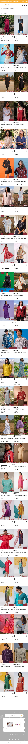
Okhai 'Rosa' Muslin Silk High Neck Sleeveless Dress (20, 495)
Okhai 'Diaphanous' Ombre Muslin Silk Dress (7, 552)
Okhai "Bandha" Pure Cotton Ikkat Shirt (20, 352)
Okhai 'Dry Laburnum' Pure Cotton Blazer (7, 381)
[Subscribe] (21, 715)
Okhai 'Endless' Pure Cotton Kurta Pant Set (7, 38)
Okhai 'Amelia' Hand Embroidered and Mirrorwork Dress (7, 438)
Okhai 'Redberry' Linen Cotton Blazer (20, 324)
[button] (2, 5)
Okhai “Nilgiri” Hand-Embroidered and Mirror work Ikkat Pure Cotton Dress (7, 295)
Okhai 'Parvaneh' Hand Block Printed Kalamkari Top (19, 267)
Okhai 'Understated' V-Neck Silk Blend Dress (6, 695)
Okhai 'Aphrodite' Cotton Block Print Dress (6, 267)
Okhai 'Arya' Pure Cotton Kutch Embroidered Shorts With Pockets (7, 181)
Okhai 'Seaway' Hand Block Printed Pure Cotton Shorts (6, 352)
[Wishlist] (24, 5)
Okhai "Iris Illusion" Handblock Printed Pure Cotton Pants (20, 381)
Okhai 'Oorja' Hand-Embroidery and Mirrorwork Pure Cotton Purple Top (20, 438)
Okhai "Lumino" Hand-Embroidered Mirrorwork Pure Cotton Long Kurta (6, 495)
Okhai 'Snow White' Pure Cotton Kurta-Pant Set (20, 210)
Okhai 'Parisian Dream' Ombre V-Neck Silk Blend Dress (20, 524)
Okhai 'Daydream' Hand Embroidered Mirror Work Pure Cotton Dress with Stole (20, 295)
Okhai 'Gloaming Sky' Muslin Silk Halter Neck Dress (7, 638)
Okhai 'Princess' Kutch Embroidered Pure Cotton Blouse (7, 67)
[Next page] (21, 703)
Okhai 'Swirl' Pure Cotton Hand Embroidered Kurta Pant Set (6, 124)
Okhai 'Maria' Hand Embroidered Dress (20, 67)
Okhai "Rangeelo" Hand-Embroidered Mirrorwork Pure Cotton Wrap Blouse (6, 466)
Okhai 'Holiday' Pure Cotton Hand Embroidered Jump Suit (7, 409)
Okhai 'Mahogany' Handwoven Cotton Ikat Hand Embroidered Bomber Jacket (20, 181)
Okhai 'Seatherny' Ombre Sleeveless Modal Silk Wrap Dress (20, 581)
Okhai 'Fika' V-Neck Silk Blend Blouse (20, 609)
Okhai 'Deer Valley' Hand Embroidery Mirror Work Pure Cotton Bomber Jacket (19, 666)
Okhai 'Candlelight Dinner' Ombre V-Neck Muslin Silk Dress (7, 524)
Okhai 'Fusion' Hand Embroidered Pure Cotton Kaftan (7, 238)
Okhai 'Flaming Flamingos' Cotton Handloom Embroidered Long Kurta (7, 96)
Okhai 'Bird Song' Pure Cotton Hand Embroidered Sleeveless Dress (19, 124)
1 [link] (6, 704)
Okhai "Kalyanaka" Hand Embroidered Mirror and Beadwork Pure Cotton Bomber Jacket (7, 666)
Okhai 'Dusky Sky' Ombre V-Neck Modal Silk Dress (20, 552)
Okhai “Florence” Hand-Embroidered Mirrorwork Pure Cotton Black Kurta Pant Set (19, 96)
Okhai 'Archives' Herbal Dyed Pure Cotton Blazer (7, 210)
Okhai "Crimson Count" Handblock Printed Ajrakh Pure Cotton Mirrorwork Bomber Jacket (20, 409)
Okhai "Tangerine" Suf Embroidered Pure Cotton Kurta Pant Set (20, 153)
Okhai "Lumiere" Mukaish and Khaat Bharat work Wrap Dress (20, 466)
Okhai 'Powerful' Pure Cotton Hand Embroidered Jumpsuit (6, 324)
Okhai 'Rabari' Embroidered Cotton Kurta (20, 695)
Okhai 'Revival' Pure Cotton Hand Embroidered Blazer (7, 153)
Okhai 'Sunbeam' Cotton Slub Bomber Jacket (19, 638)
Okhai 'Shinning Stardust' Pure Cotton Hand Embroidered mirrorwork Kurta (20, 238)
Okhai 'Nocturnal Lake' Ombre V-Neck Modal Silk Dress (7, 609)
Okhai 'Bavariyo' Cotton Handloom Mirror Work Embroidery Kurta (20, 38)
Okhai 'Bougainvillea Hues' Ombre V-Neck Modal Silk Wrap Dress (7, 581)
